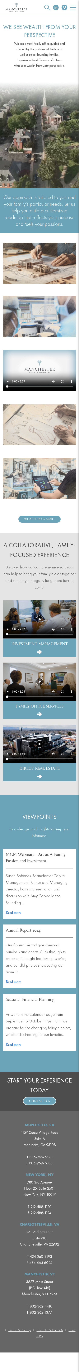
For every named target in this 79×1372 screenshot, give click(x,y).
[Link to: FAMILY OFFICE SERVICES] (39, 714)
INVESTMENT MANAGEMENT (39, 644)
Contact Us (39, 1101)
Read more (14, 913)
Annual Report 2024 (23, 930)
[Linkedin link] (56, 7)
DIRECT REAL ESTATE (39, 769)
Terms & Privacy (19, 1329)
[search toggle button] (47, 7)
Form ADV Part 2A (50, 1329)
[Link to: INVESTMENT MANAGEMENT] (39, 652)
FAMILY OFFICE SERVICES (39, 706)
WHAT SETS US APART (39, 519)
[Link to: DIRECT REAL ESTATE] (39, 777)
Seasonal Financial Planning (30, 999)
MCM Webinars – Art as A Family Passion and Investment (36, 857)
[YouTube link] (64, 7)
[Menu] (73, 7)
